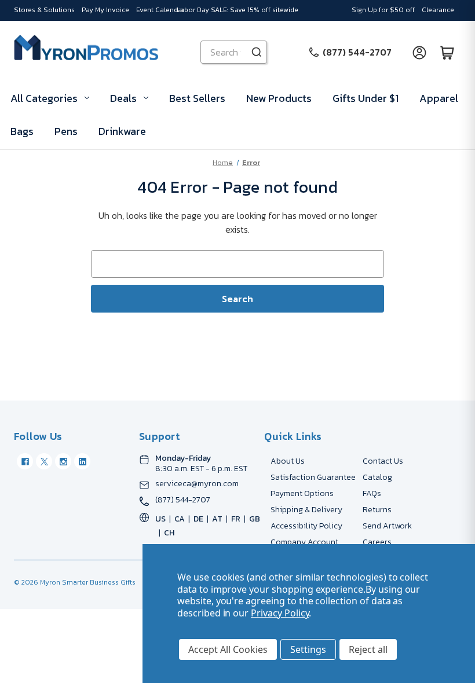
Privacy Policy (280, 613)
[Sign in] (419, 52)
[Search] (256, 52)
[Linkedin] (82, 461)
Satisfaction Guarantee (313, 477)
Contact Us (383, 461)
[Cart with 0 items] (447, 52)
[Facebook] (25, 461)
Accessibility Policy (306, 526)
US (160, 519)
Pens (66, 131)
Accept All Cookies (228, 649)
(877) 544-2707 (182, 500)
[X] (44, 461)
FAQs (372, 493)
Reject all (368, 649)
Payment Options (302, 493)
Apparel (438, 98)
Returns (377, 510)
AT (217, 519)
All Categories (44, 98)
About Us (288, 461)
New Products (279, 98)
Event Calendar (160, 10)
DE (198, 519)
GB (254, 519)
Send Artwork (387, 526)
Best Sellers (197, 98)
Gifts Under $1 (365, 98)
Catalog (377, 477)
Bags (22, 131)
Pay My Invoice (105, 10)
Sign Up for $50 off (383, 10)
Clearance (438, 10)
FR (235, 519)
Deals (123, 98)
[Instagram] (63, 461)
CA (179, 519)
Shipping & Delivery (306, 510)
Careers (377, 542)
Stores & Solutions (44, 10)
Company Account (304, 542)
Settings (308, 649)
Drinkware (122, 131)
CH (169, 533)
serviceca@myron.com (197, 484)
